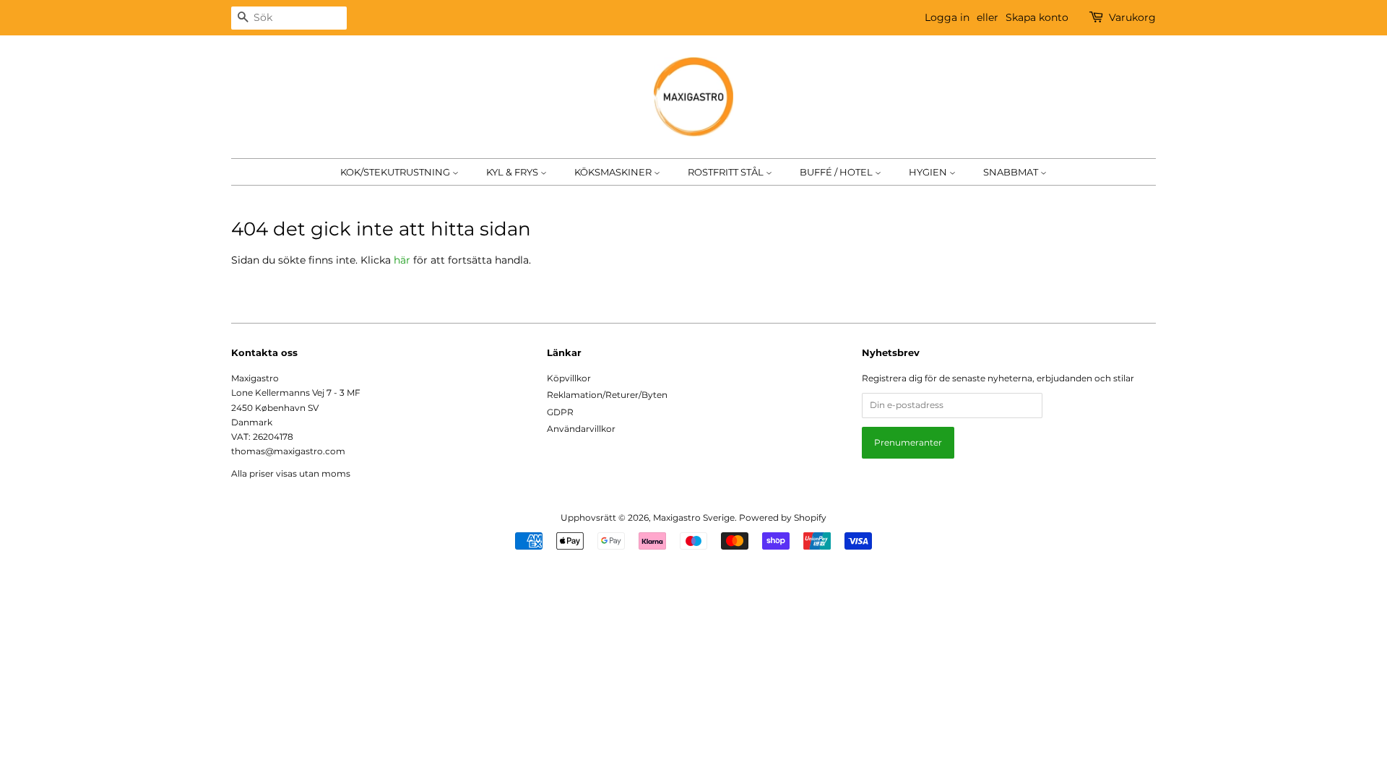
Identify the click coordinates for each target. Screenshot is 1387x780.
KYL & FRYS (513, 172)
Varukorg (1132, 17)
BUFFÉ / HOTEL (837, 172)
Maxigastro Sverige (694, 517)
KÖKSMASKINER (614, 172)
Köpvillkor (569, 378)
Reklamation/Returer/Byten (607, 394)
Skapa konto (1037, 17)
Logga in (947, 17)
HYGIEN (929, 172)
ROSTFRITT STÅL (727, 172)
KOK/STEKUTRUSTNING (396, 172)
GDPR (560, 412)
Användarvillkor (581, 428)
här (402, 260)
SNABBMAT (1011, 172)
